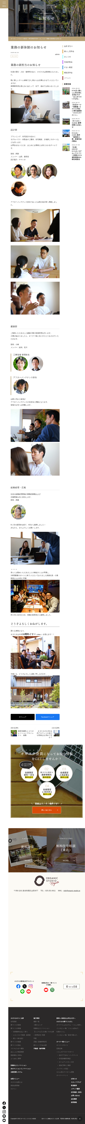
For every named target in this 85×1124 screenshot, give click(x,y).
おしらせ (42, 38)
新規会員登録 (15, 1085)
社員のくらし (60, 1031)
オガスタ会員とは (16, 1082)
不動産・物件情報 (39, 1048)
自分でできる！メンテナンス (68, 1055)
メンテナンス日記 (62, 1068)
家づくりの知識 (16, 1042)
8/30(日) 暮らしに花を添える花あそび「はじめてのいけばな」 (77, 95)
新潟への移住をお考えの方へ (65, 1018)
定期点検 (59, 1048)
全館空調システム (16, 1072)
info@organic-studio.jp (72, 891)
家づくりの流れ (16, 1045)
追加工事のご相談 (65, 1065)
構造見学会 (68, 73)
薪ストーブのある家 (40, 1045)
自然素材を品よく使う (20, 1031)
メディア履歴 (75, 1089)
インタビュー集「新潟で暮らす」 (67, 1035)
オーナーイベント (62, 1075)
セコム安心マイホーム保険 (65, 1072)
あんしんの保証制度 (17, 1052)
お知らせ (74, 1078)
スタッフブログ (76, 1082)
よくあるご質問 (16, 1058)
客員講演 (74, 1085)
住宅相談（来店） (77, 1092)
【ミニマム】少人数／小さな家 (44, 1031)
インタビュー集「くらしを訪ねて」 (68, 1028)
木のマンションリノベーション (21, 1068)
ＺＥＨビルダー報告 (17, 1048)
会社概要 (74, 1099)
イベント (67, 78)
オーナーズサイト (62, 1045)
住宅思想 (13, 1021)
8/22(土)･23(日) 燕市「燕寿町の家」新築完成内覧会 (77, 137)
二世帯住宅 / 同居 (39, 1035)
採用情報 (74, 1102)
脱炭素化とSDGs (16, 1055)
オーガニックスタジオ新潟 (19, 38)
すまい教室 (68, 67)
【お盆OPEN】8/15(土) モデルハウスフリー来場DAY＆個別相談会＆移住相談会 (77, 153)
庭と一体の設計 (18, 1038)
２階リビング (38, 1025)
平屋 (35, 1038)
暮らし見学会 (69, 51)
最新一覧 (36, 1021)
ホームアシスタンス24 (66, 1062)
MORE (27, 860)
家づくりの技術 (16, 1025)
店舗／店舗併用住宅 (40, 1042)
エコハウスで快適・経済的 (22, 1035)
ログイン (13, 1089)
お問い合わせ (75, 1095)
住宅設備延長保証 (65, 1058)
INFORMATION (33, 38)
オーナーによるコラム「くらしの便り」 (69, 1025)
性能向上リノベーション (19, 1065)
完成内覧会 (68, 62)
